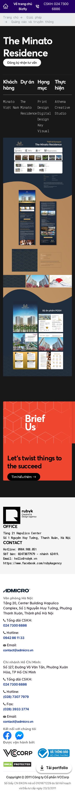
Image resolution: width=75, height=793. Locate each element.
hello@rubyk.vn (25, 558)
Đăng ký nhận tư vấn (22, 62)
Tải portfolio (56, 768)
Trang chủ (10, 17)
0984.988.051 (27, 549)
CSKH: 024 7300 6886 (56, 6)
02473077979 (27, 554)
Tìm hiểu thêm (21, 477)
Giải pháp (34, 17)
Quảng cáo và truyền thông (32, 22)
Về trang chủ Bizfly (23, 6)
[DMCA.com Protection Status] (17, 764)
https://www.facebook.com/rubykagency (32, 563)
